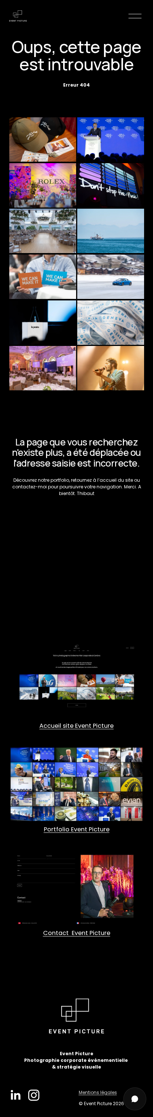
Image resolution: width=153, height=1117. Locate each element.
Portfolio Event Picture (77, 829)
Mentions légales (98, 1092)
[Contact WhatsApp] (134, 1098)
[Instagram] (34, 1095)
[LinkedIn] (15, 1095)
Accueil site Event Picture (76, 725)
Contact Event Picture (76, 933)
